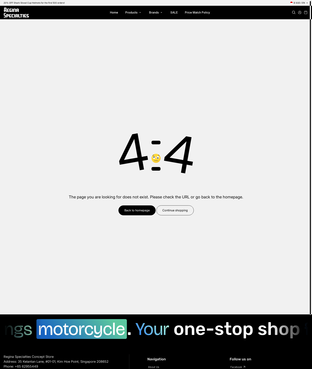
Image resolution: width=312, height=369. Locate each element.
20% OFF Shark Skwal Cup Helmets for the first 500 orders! (34, 2)
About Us (153, 366)
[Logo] (16, 12)
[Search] (293, 12)
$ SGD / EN (299, 2)
